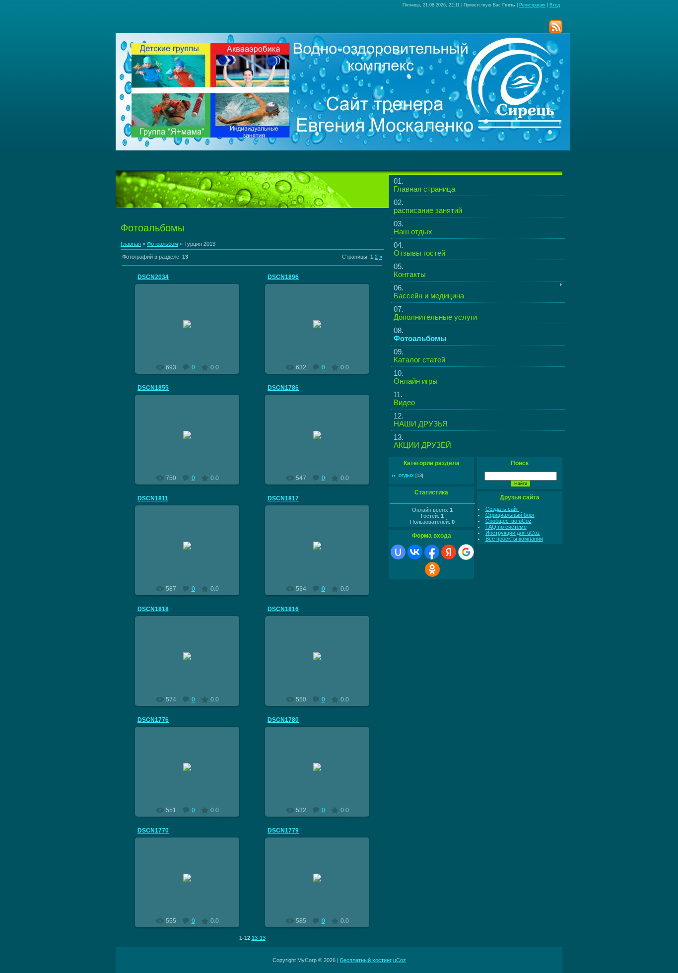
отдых (406, 475)
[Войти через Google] (466, 552)
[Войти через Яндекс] (448, 552)
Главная (131, 244)
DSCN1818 (153, 609)
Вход (554, 4)
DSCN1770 (153, 830)
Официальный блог (510, 515)
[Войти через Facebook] (431, 552)
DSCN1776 (153, 719)
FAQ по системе (506, 527)
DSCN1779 (283, 830)
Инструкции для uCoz (512, 533)
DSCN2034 (153, 277)
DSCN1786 (283, 387)
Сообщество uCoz (508, 521)
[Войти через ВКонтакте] (414, 552)
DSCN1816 (283, 609)
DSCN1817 (283, 498)
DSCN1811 (152, 498)
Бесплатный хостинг (366, 960)
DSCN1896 (283, 277)
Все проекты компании (514, 539)
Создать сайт (502, 509)
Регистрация (532, 4)
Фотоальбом (162, 244)
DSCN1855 (153, 387)
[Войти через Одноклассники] (432, 569)
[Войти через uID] (398, 552)
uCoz (399, 960)
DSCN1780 (283, 719)
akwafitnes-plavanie (192, 332)
